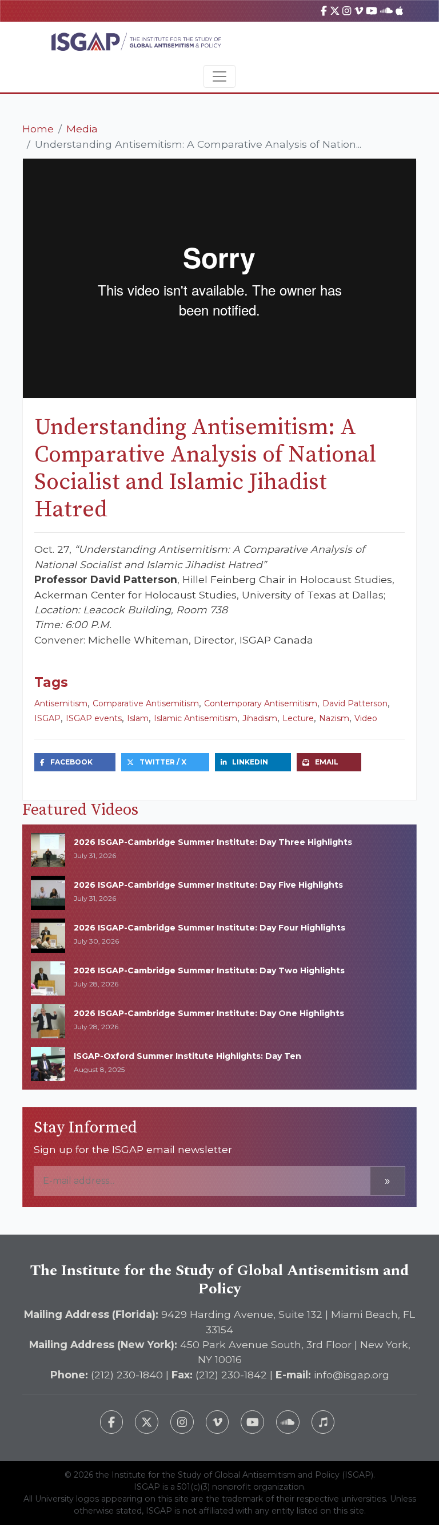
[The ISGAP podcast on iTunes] (323, 1422)
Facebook (71, 762)
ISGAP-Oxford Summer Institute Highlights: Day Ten (187, 1056)
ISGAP (47, 718)
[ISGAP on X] (335, 11)
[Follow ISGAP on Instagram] (182, 1422)
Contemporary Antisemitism (260, 703)
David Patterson (355, 703)
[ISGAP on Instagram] (346, 11)
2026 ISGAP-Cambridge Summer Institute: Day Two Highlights (209, 970)
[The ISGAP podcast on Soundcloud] (288, 1422)
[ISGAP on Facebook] (324, 11)
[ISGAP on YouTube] (371, 11)
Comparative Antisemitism (146, 703)
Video (365, 718)
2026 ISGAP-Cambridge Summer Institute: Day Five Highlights (208, 885)
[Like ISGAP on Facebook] (111, 1422)
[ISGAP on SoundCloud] (386, 11)
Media (82, 129)
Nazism (334, 718)
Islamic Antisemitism (195, 718)
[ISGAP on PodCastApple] (399, 11)
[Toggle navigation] (219, 76)
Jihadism (259, 718)
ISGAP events (94, 718)
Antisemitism (60, 703)
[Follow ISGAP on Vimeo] (217, 1422)
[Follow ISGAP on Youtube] (252, 1422)
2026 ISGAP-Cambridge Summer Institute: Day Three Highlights (213, 842)
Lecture (298, 718)
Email (326, 762)
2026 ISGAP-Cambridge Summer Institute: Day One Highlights (209, 1013)
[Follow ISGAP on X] (146, 1422)
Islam (138, 718)
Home (38, 129)
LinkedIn (250, 762)
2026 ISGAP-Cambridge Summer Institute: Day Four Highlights (209, 928)
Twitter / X (162, 762)
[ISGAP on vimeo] (358, 11)
